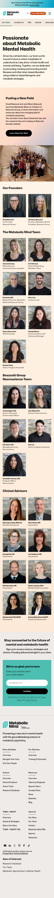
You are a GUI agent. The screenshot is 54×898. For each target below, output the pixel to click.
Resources (33, 772)
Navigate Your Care (11, 759)
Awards (32, 833)
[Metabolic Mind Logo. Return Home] (11, 13)
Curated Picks (34, 790)
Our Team (33, 821)
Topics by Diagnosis (37, 782)
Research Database (11, 790)
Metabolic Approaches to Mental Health (21, 871)
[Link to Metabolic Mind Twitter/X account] (14, 846)
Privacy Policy (8, 853)
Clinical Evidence (10, 782)
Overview (7, 755)
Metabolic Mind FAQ (37, 829)
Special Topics (35, 786)
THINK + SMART (9, 812)
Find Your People (10, 763)
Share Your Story (10, 825)
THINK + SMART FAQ (11, 829)
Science (6, 772)
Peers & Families (9, 749)
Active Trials (8, 786)
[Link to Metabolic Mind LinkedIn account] (9, 846)
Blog (30, 802)
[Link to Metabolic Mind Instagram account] (19, 846)
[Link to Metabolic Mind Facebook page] (24, 846)
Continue (27, 691)
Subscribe (33, 837)
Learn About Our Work (19, 133)
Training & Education (37, 759)
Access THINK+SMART (38, 13)
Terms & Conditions (21, 853)
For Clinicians (34, 749)
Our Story (32, 817)
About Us (32, 812)
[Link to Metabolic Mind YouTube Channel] (5, 846)
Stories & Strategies (11, 821)
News (31, 794)
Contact (32, 825)
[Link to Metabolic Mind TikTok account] (28, 846)
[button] (49, 13)
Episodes (32, 798)
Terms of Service (31, 700)
